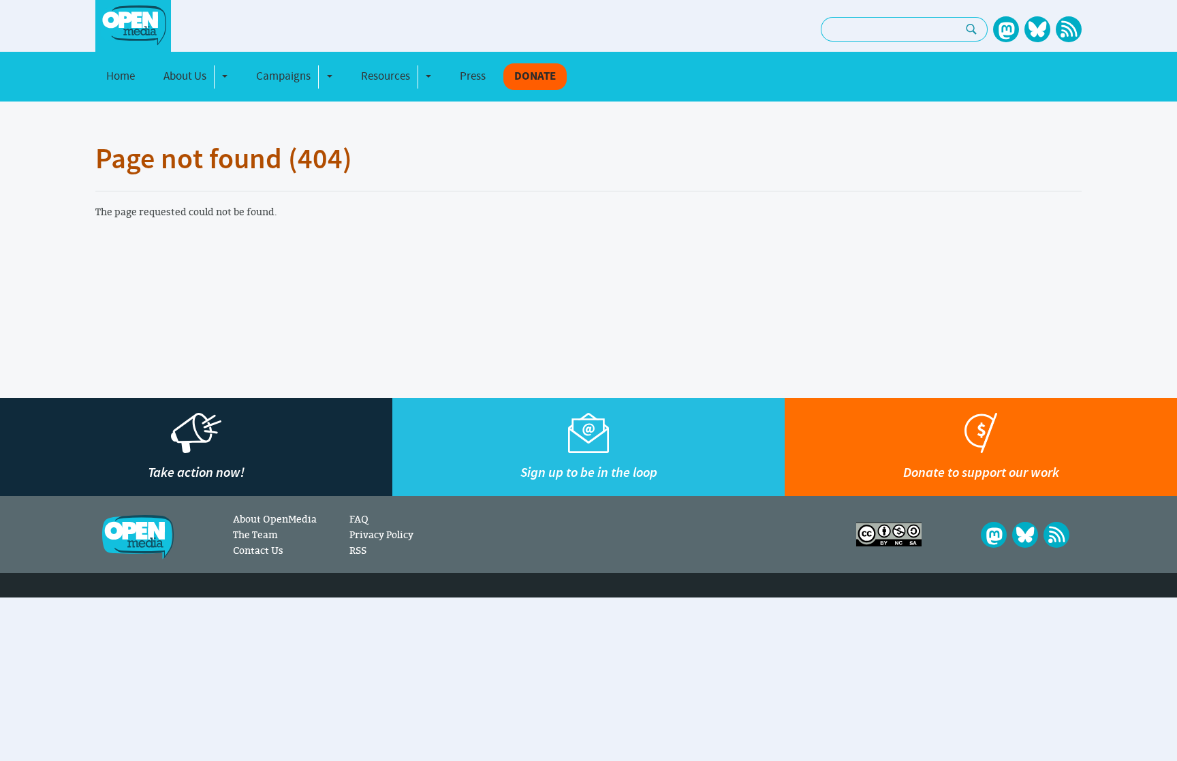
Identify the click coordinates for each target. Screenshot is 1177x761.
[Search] (972, 29)
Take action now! (196, 472)
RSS (357, 550)
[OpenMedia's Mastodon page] (1006, 29)
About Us (184, 76)
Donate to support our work (981, 472)
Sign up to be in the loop (588, 472)
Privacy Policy (381, 534)
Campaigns (283, 76)
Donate (535, 76)
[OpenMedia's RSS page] (1069, 29)
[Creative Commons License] (889, 534)
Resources (385, 76)
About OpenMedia (275, 518)
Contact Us (258, 550)
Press (473, 76)
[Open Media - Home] (133, 25)
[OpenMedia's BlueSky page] (1037, 29)
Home (120, 76)
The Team (255, 534)
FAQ (358, 518)
